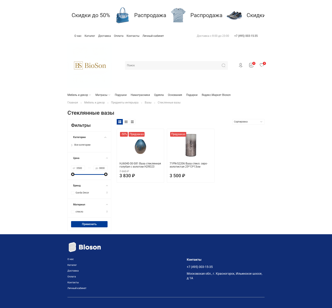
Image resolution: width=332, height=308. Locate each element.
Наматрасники (140, 95)
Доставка (104, 35)
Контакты (133, 35)
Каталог (90, 35)
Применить (89, 224)
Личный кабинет (153, 35)
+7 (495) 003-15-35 (246, 35)
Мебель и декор (77, 95)
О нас (77, 35)
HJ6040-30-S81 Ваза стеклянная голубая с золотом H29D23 (140, 165)
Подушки (121, 95)
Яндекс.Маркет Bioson (216, 95)
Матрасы (101, 95)
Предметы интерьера (125, 102)
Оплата (118, 35)
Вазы (148, 102)
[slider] (72, 174)
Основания (175, 95)
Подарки (191, 95)
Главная (72, 102)
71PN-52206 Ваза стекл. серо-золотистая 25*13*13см (189, 165)
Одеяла (159, 95)
